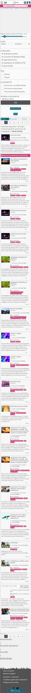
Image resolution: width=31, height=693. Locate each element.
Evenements (5, 639)
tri (16, 119)
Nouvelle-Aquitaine (8, 126)
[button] (15, 109)
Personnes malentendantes (15, 92)
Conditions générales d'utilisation (15, 680)
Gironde (21, 126)
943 (15, 690)
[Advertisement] (15, 20)
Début (3, 44)
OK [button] (15, 102)
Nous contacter (8, 671)
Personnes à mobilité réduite (15, 85)
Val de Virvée (6, 658)
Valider (15, 114)
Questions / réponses (11, 677)
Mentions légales (9, 673)
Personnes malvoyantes (13, 88)
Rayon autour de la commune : (12, 34)
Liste (3, 119)
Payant (7, 77)
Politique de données (11, 682)
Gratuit (7, 74)
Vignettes (13, 119)
